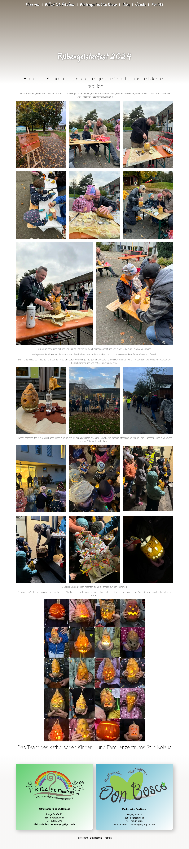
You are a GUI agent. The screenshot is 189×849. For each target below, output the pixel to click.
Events (140, 4)
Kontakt (157, 4)
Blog (126, 4)
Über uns (32, 4)
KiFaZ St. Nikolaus (59, 4)
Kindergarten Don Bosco (98, 4)
